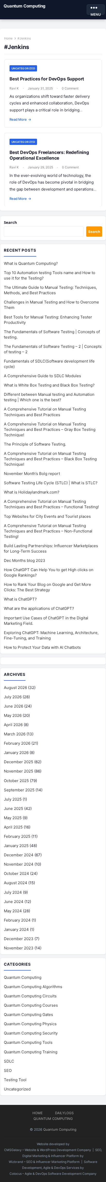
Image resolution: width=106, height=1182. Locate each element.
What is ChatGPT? (20, 599)
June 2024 (13, 901)
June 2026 (13, 706)
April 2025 (13, 827)
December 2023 (18, 938)
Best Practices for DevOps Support (47, 78)
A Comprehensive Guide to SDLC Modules (42, 375)
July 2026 (13, 696)
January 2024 (16, 929)
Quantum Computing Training (30, 1051)
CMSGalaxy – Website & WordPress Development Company (47, 1150)
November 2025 (18, 771)
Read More (20, 119)
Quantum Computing (24, 6)
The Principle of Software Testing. (35, 444)
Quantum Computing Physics (30, 1023)
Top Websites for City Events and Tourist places (47, 516)
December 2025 (18, 761)
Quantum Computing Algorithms (33, 986)
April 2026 (13, 724)
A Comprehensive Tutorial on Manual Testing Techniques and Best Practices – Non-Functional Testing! (48, 531)
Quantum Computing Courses (31, 1005)
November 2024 (18, 864)
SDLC (9, 1061)
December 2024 (18, 854)
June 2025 (13, 808)
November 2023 (18, 948)
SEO (8, 1070)
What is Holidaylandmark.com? (31, 492)
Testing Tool (15, 1079)
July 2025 (13, 799)
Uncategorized (23, 68)
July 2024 (13, 892)
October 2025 (16, 780)
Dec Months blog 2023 (24, 560)
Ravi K (14, 88)
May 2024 (13, 910)
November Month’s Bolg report (32, 473)
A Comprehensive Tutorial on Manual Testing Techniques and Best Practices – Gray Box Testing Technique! (49, 429)
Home (8, 38)
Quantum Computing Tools (28, 1042)
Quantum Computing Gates (28, 1014)
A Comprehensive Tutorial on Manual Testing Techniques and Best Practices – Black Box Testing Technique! (50, 459)
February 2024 (17, 920)
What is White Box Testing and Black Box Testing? (49, 385)
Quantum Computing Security (31, 1033)
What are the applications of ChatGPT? (39, 608)
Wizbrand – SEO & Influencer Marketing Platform (44, 1162)
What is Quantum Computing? (31, 263)
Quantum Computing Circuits (30, 996)
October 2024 (16, 873)
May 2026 (13, 715)
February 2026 (17, 743)
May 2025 (13, 817)
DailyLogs (64, 1113)
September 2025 (19, 789)
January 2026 (16, 752)
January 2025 (16, 845)
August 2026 (15, 687)
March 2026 (14, 734)
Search (10, 222)
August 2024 (15, 882)
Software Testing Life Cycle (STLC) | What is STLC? (51, 482)
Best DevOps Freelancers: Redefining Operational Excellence (49, 155)
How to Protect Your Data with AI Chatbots (42, 647)
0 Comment (70, 88)
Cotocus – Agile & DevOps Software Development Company (53, 1174)
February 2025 (17, 836)
